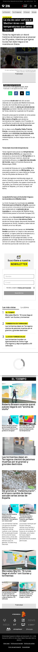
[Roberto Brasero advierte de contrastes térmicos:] (10, 420)
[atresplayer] (31, 6)
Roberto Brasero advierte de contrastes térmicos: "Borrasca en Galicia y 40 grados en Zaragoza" (10, 428)
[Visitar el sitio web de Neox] (23, 620)
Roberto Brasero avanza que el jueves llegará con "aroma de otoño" (18, 406)
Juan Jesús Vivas (28, 1)
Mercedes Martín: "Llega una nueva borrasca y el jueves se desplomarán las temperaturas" (27, 428)
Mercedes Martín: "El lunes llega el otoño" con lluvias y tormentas (18, 316)
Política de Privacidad (24, 287)
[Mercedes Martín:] (27, 420)
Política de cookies (29, 643)
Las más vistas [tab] (9, 307)
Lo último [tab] (25, 307)
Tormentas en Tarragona (16, 324)
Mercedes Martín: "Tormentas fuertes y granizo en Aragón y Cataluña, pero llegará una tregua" (26, 518)
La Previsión (6, 12)
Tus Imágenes (16, 12)
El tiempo (10, 312)
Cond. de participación (14, 647)
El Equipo (26, 12)
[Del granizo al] (19, 480)
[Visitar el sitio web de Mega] (6, 624)
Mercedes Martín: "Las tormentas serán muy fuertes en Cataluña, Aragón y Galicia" (26, 595)
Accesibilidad (26, 647)
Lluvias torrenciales (15, 337)
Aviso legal (6, 643)
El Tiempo (19, 379)
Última (25, 6)
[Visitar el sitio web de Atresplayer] (19, 629)
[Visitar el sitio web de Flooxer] (29, 629)
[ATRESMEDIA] (19, 614)
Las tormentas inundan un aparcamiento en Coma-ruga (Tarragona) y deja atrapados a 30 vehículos (18, 342)
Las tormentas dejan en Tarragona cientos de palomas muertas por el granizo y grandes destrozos (18, 328)
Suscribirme (19, 293)
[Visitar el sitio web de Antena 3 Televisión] (6, 620)
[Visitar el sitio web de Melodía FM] (8, 629)
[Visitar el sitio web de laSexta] (14, 620)
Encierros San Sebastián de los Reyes (13, 1)
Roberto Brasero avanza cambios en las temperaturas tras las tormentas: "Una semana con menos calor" (10, 518)
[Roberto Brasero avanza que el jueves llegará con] (19, 393)
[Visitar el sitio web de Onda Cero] (23, 624)
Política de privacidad (17, 643)
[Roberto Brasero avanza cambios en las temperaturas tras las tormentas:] (10, 509)
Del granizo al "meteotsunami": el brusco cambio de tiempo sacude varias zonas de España (18, 494)
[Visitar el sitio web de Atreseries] (14, 624)
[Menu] (35, 6)
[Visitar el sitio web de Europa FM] (31, 624)
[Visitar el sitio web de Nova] (31, 620)
